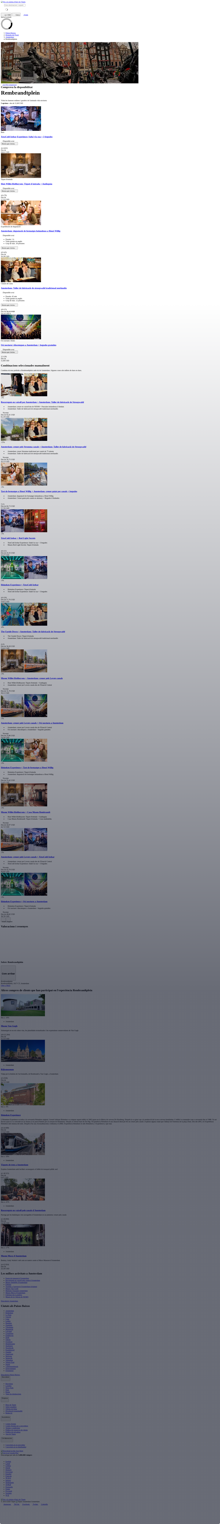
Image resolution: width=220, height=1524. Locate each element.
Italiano (8, 1480)
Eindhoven (9, 1336)
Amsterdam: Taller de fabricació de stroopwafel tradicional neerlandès (34, 288)
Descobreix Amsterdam (9, 1301)
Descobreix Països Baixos (10, 1375)
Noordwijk (9, 1348)
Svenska (9, 1493)
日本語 (8, 1485)
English (8, 1462)
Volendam (9, 1360)
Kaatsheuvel (10, 1350)
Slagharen (9, 1346)
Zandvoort (9, 1354)
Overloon (9, 1342)
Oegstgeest (9, 1371)
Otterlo (8, 1340)
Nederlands (10, 1483)
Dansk (8, 1468)
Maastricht (9, 1329)
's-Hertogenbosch (12, 1366)
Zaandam (9, 1325)
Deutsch (8, 1470)
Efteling (8, 1285)
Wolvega (9, 1356)
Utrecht (8, 1317)
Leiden (8, 1321)
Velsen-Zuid (10, 1362)
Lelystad (9, 1331)
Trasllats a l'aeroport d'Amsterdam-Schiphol (21, 1287)
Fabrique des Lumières (14, 1295)
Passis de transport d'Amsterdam (17, 1278)
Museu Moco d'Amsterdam (15, 1293)
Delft (7, 1338)
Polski (8, 1489)
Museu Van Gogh (12, 1289)
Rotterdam (9, 1313)
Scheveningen (11, 1369)
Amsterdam (10, 1311)
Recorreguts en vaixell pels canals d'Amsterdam (23, 1280)
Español (8, 1474)
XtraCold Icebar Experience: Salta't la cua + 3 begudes (26, 137)
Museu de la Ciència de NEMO (17, 1297)
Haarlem (9, 1323)
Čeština (8, 1466)
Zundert (8, 1352)
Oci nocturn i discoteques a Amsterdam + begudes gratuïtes (28, 345)
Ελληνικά (9, 1472)
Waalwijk (9, 1358)
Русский (9, 1491)
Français (9, 1476)
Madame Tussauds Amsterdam (17, 1291)
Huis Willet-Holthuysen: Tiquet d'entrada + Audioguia (26, 184)
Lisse (7, 1319)
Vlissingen (9, 1327)
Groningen (9, 1333)
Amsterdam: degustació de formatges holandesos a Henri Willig (30, 231)
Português (9, 1487)
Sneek (8, 1364)
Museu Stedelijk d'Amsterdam (16, 1282)
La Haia (8, 1315)
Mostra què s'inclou (8, 144)
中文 (7, 1495)
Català (8, 1464)
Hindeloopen (10, 1344)
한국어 (8, 1478)
